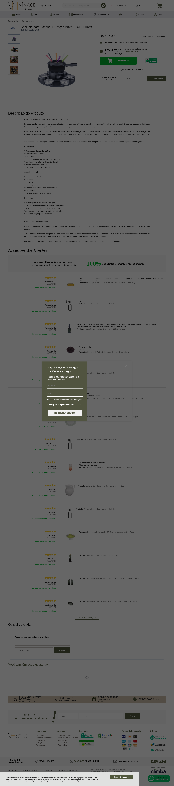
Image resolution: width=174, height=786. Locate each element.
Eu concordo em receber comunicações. (65, 400)
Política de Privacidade (72, 782)
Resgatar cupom (65, 412)
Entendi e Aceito (121, 777)
